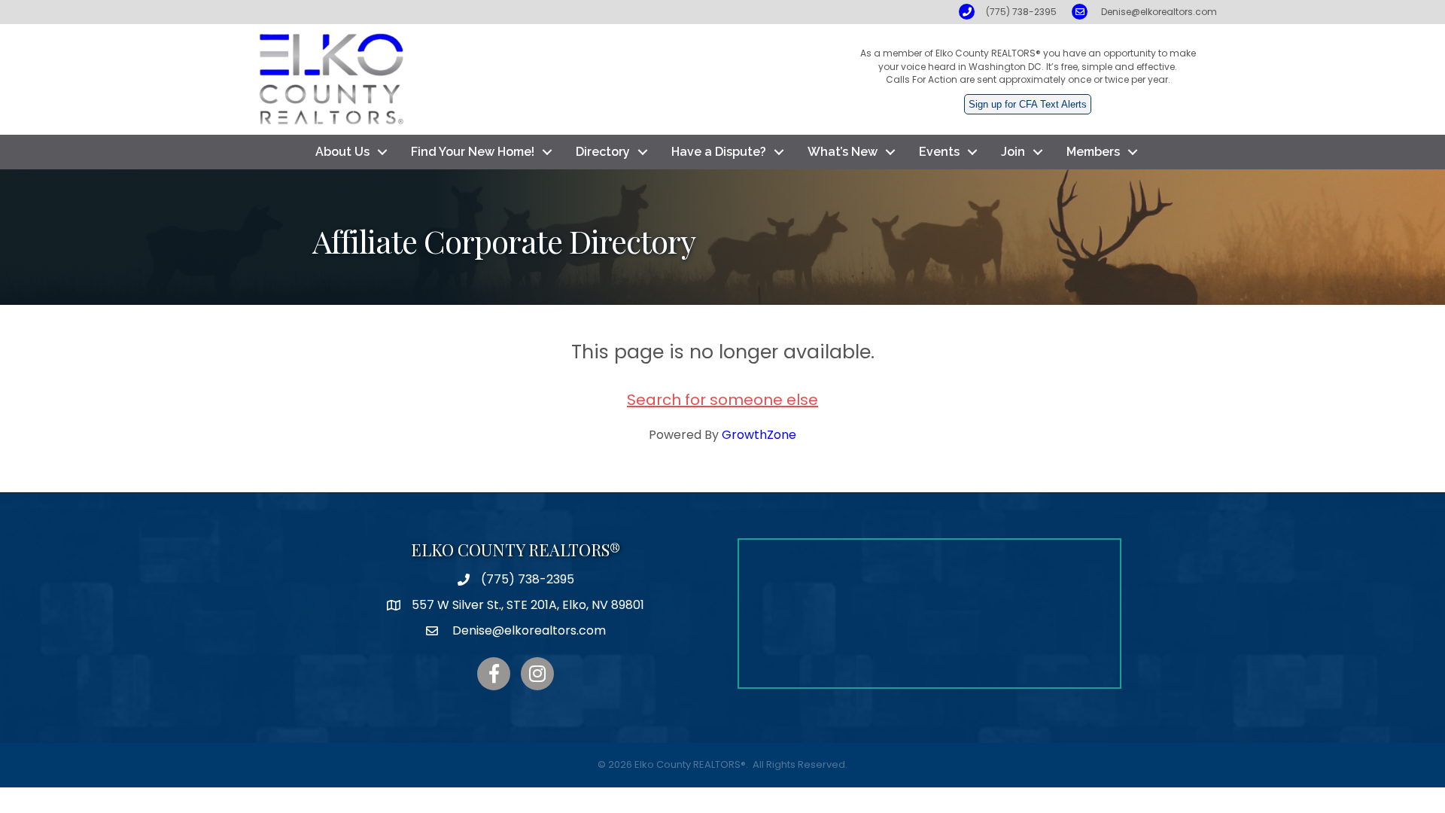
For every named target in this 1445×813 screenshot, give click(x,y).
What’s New (843, 152)
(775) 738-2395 (1021, 11)
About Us (342, 152)
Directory (603, 152)
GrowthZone (759, 434)
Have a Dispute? (718, 152)
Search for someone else (722, 399)
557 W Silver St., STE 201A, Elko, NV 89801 (528, 605)
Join (1013, 152)
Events (939, 152)
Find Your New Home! (472, 152)
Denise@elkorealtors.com (1159, 11)
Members (1093, 152)
